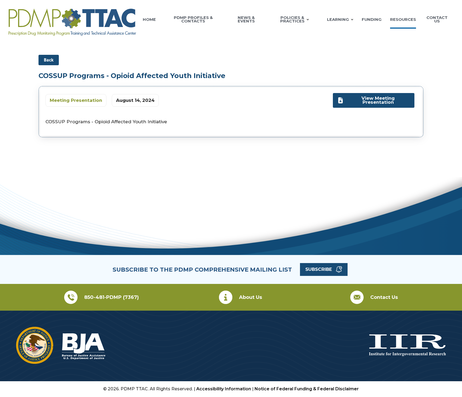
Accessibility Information (223, 388)
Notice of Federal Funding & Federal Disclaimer (307, 388)
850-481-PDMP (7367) (111, 297)
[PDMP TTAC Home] (72, 33)
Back (48, 60)
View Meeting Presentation (378, 100)
